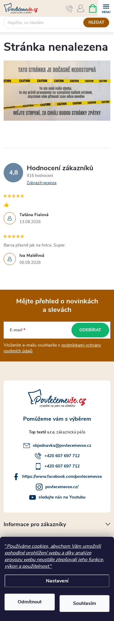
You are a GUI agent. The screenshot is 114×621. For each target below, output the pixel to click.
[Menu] (106, 8)
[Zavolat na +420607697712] (69, 8)
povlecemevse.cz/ (61, 487)
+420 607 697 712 (62, 456)
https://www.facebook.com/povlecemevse (62, 476)
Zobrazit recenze (42, 183)
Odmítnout (30, 602)
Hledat (96, 22)
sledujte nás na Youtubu (62, 497)
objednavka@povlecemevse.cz (62, 445)
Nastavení (57, 581)
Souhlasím (84, 603)
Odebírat (90, 330)
